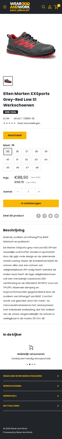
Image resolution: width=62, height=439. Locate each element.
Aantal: (7, 191)
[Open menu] (4, 7)
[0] (56, 7)
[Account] (49, 7)
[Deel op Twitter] (50, 216)
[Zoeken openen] (43, 7)
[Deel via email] (56, 216)
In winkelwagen (31, 203)
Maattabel (15, 135)
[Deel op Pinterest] (44, 216)
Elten (6, 118)
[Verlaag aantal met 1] (17, 191)
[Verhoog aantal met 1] (38, 191)
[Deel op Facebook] (38, 216)
